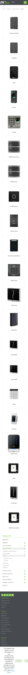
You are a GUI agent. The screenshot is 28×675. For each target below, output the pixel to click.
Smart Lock (5, 576)
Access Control (15, 9)
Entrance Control (6, 570)
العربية (13, 2)
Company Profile (5, 600)
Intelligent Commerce (7, 582)
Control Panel (6, 553)
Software (5, 567)
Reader (4, 555)
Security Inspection (7, 573)
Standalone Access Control (9, 551)
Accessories (6, 565)
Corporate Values (5, 602)
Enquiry (3, 607)
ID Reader (6, 560)
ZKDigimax (5, 542)
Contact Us (4, 605)
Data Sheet (3, 642)
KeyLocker (5, 563)
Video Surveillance (7, 579)
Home (3, 9)
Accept (18, 661)
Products (9, 9)
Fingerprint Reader (8, 558)
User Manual (4, 644)
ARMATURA (5, 539)
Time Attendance (6, 545)
